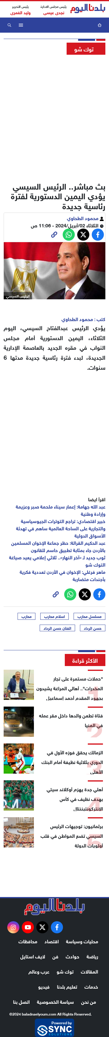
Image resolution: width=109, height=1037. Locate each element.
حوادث (72, 956)
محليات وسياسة (82, 941)
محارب (26, 616)
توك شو (65, 971)
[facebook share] (98, 235)
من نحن (88, 1001)
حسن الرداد (92, 628)
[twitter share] (83, 235)
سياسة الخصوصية (55, 1001)
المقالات (89, 971)
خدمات (91, 986)
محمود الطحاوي (83, 217)
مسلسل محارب (89, 616)
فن (55, 956)
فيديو (44, 986)
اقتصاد (52, 941)
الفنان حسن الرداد (57, 628)
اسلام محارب (54, 616)
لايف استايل (32, 956)
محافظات (27, 941)
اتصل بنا (21, 1001)
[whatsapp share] (69, 235)
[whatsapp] (54, 235)
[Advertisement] (54, 116)
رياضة (92, 956)
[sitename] (54, 906)
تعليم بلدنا (67, 986)
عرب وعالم (38, 971)
